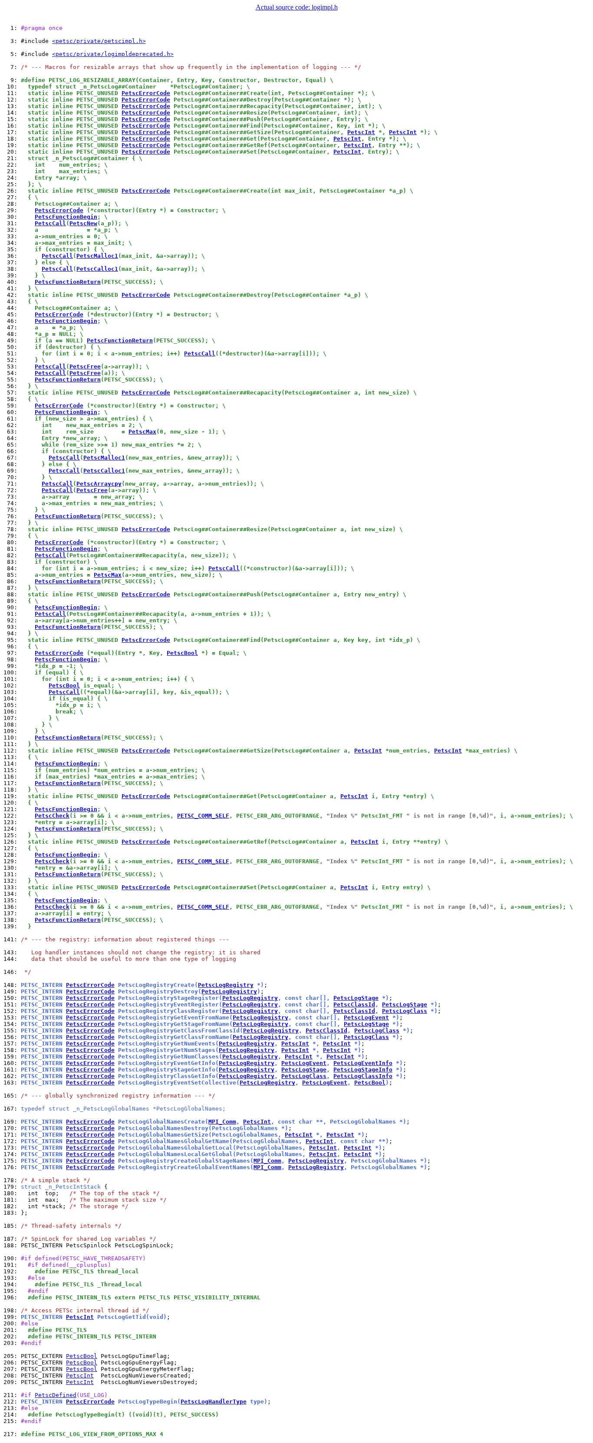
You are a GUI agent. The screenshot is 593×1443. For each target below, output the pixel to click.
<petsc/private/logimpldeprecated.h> (113, 54)
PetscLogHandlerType (214, 1401)
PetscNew (83, 223)
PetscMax (142, 431)
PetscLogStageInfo (362, 1069)
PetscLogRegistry (226, 985)
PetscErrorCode (146, 93)
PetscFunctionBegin (66, 217)
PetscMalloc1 (97, 256)
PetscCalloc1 (97, 269)
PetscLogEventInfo (362, 1063)
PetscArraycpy (99, 483)
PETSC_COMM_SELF (203, 815)
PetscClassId (354, 1004)
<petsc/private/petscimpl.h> (99, 41)
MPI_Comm (222, 1121)
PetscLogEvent (366, 1017)
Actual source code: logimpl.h (297, 7)
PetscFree (85, 366)
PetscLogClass (404, 1011)
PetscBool (182, 653)
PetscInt (361, 132)
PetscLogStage (356, 998)
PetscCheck (52, 815)
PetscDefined (55, 1395)
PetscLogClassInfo (362, 1076)
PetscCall (50, 223)
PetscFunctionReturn (68, 282)
